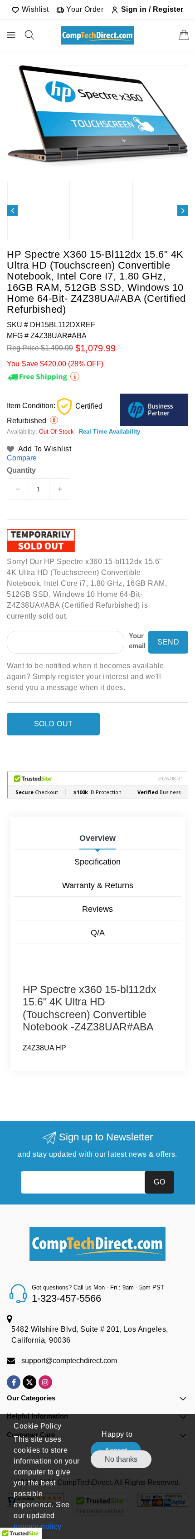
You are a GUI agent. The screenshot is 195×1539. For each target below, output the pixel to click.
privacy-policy (37, 1526)
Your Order (84, 9)
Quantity (21, 470)
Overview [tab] (97, 838)
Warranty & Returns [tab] (97, 885)
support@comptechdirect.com (69, 1360)
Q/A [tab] (98, 932)
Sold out (53, 724)
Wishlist (34, 9)
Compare (22, 458)
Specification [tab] (97, 861)
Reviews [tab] (97, 909)
